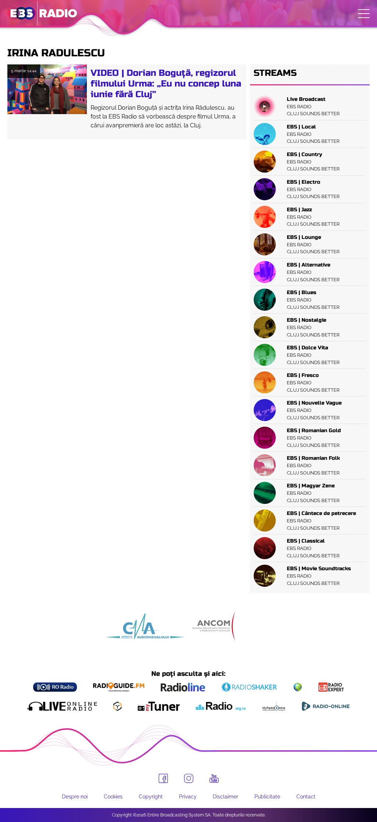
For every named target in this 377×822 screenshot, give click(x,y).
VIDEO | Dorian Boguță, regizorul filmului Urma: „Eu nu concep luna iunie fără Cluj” (166, 84)
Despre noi (75, 797)
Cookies (113, 797)
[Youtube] (214, 778)
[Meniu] (364, 13)
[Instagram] (188, 778)
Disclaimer (225, 797)
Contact (306, 797)
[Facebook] (163, 778)
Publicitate (267, 797)
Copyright (151, 797)
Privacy (188, 797)
